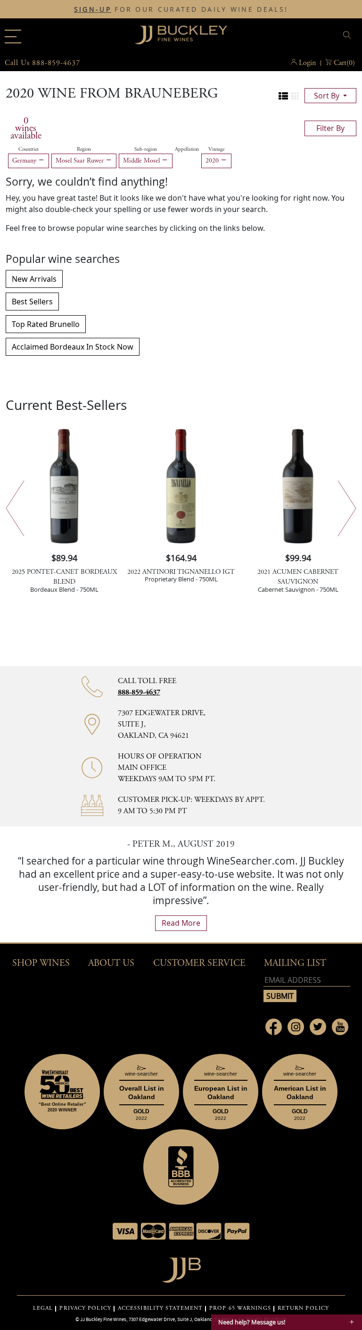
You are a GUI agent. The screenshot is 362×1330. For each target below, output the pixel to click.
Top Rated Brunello (46, 324)
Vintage (216, 149)
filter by (330, 128)
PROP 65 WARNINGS (240, 1308)
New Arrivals (34, 279)
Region (84, 149)
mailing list (295, 963)
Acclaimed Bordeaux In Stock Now (72, 347)
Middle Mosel (142, 160)
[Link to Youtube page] (340, 1027)
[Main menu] (13, 36)
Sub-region (145, 149)
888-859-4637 (139, 692)
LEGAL (43, 1308)
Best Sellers (32, 301)
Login (307, 63)
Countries (28, 149)
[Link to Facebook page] (273, 1027)
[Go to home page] (181, 1267)
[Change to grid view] (295, 96)
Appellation (187, 149)
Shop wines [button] (41, 963)
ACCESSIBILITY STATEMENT (160, 1308)
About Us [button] (111, 963)
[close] (348, 35)
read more (181, 923)
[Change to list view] (283, 96)
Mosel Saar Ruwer (81, 160)
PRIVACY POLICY (85, 1308)
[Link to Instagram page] (296, 1027)
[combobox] (299, 36)
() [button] (344, 63)
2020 (213, 160)
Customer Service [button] (199, 963)
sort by (327, 95)
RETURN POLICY (303, 1308)
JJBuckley (181, 34)
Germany (25, 160)
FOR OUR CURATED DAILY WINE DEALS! (181, 9)
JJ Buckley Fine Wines (103, 1319)
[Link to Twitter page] (318, 1027)
